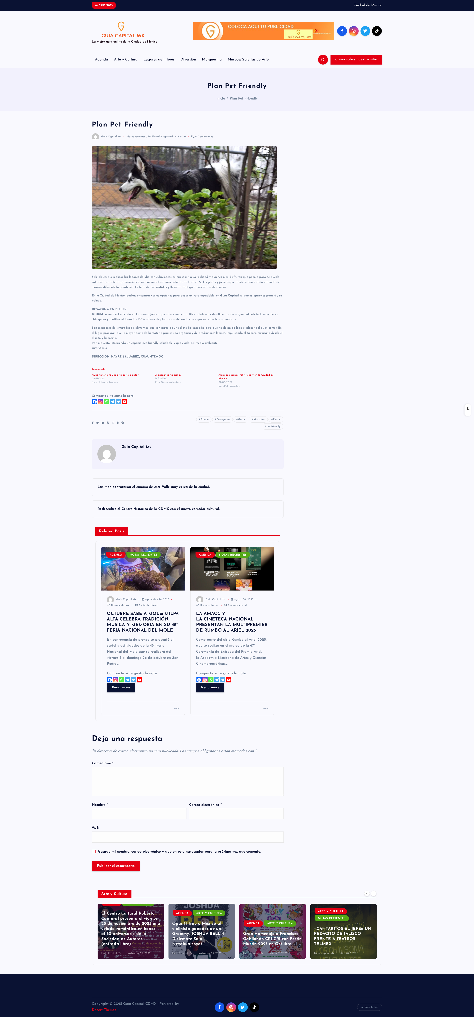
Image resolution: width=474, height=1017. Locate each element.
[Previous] (367, 893)
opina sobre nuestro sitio (356, 59)
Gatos (241, 419)
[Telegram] (112, 401)
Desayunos (223, 419)
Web (95, 828)
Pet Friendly (155, 136)
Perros (277, 419)
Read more (121, 687)
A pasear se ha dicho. (168, 375)
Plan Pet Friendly (244, 98)
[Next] (373, 893)
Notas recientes (136, 136)
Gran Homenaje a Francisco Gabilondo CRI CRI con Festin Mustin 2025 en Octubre (201, 939)
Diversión (188, 59)
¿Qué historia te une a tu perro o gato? (115, 375)
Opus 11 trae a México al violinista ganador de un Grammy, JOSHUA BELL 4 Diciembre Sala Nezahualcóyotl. (127, 934)
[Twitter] (118, 401)
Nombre (100, 805)
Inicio (220, 98)
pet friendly (273, 426)
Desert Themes (104, 1010)
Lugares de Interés (158, 59)
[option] (131, 931)
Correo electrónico (205, 805)
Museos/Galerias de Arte (248, 59)
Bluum (205, 419)
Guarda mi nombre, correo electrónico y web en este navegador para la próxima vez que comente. (179, 852)
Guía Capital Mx (111, 136)
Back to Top (371, 1007)
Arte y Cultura (126, 59)
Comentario (102, 763)
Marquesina (212, 59)
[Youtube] (124, 401)
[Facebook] (94, 401)
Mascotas (259, 419)
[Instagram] (100, 401)
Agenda (101, 59)
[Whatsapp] (106, 401)
